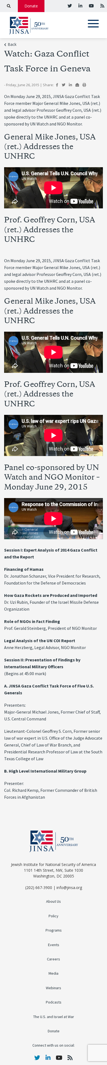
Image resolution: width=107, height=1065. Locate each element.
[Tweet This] (63, 84)
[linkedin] (80, 6)
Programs (54, 930)
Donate (31, 6)
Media (53, 973)
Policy (53, 916)
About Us (53, 901)
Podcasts (53, 1002)
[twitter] (70, 6)
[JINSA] (28, 24)
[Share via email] (77, 84)
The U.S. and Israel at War (53, 1016)
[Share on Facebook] (57, 84)
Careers (53, 959)
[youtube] (91, 6)
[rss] (102, 6)
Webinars (53, 988)
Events (53, 944)
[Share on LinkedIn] (70, 84)
